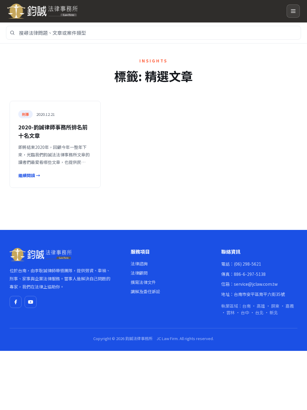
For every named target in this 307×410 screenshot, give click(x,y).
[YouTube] (31, 302)
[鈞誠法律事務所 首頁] (144, 11)
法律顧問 (139, 273)
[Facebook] (16, 302)
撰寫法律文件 (143, 282)
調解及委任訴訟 (145, 291)
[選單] (293, 11)
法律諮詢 (139, 264)
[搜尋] (12, 33)
